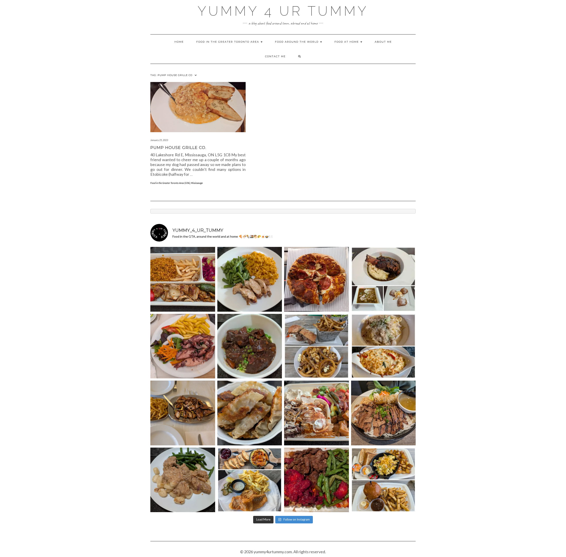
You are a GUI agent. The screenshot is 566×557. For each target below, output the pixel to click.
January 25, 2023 (159, 140)
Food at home (347, 41)
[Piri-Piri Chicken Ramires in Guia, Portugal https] (182, 413)
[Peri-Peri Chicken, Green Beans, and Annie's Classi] (249, 279)
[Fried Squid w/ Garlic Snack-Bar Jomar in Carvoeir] (182, 346)
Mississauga (197, 182)
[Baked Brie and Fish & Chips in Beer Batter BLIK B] (249, 480)
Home (179, 41)
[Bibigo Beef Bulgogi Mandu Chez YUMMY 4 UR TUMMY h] (249, 413)
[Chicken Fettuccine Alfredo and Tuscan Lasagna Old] (383, 346)
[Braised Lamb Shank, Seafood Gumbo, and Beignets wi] (383, 279)
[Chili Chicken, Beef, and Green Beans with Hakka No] (316, 480)
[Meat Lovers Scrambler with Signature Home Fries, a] (383, 480)
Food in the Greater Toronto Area (228, 41)
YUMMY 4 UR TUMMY (283, 11)
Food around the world (297, 41)
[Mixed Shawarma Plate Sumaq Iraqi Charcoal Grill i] (316, 413)
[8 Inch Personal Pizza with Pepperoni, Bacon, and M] (316, 279)
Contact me (275, 56)
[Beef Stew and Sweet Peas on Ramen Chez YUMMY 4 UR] (249, 346)
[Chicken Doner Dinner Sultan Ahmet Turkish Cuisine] (182, 279)
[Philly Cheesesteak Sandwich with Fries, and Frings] (316, 346)
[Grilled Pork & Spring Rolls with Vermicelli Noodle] (383, 413)
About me (383, 41)
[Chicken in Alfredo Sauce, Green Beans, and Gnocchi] (182, 480)
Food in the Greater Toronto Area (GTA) (170, 182)
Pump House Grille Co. (178, 147)
